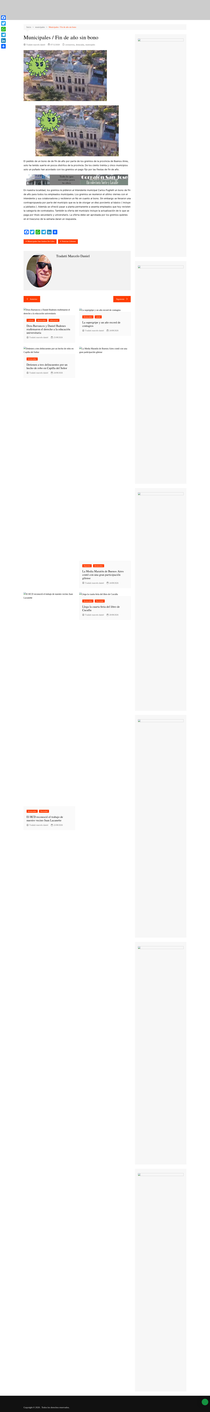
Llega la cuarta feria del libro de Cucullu (101, 608)
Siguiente (120, 299)
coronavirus (70, 45)
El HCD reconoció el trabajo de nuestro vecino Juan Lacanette (45, 818)
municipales (90, 45)
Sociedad (44, 811)
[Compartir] (3, 46)
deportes (87, 566)
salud (98, 317)
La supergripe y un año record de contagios (101, 324)
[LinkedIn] (3, 40)
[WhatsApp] (3, 29)
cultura (30, 320)
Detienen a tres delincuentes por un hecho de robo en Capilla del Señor (47, 366)
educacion (54, 320)
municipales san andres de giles (40, 241)
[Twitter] (3, 23)
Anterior (33, 299)
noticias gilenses (69, 241)
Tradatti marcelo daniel (35, 45)
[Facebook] (3, 18)
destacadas (80, 45)
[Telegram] (3, 35)
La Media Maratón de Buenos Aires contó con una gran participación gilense (103, 574)
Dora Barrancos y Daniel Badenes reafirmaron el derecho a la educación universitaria (48, 329)
